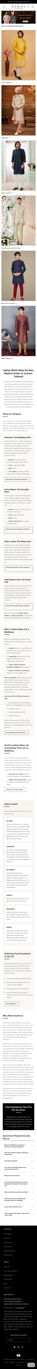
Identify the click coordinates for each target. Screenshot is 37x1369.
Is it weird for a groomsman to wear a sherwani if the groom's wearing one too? (18, 1183)
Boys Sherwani (6, 358)
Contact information (10, 1362)
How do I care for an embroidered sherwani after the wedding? (18, 1199)
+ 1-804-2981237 (20, 1308)
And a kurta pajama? (18, 1160)
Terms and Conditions (10, 1271)
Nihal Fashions (11, 1359)
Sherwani (4, 138)
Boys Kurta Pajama (8, 303)
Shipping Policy (8, 1275)
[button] (4, 7)
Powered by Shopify (20, 1359)
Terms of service (30, 1362)
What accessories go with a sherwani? (18, 1192)
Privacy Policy (8, 1279)
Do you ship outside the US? (18, 1206)
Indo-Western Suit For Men (10, 248)
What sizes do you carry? (18, 1175)
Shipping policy (20, 1362)
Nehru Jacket (6, 193)
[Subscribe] (28, 1340)
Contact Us (7, 1288)
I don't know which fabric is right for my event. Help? (18, 1214)
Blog (5, 1283)
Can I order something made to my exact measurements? (18, 1168)
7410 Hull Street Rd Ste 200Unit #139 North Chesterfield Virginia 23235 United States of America (16, 1301)
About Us (6, 1267)
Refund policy (19, 1365)
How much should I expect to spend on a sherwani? (18, 1153)
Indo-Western (8, 1242)
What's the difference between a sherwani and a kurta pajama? (18, 1146)
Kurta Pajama (6, 83)
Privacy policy (30, 1359)
